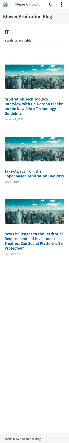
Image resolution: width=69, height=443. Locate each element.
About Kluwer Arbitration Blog (23, 439)
